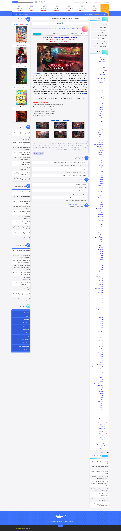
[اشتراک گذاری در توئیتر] (40, 153)
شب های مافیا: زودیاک (98, 276)
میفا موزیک (25, 329)
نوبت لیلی (101, 393)
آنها (102, 103)
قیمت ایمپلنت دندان (23, 346)
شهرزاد (102, 286)
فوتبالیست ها (102, 68)
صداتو (102, 294)
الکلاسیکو (101, 130)
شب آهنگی (100, 272)
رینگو (102, 241)
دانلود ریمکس (25, 336)
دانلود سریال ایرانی (102, 77)
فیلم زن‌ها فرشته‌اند (102, 41)
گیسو (102, 348)
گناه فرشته (101, 344)
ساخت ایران (100, 247)
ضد (102, 296)
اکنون (102, 128)
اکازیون (101, 126)
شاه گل (101, 268)
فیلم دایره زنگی (103, 27)
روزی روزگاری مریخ (99, 237)
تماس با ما (76, 2)
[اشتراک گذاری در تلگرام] (36, 153)
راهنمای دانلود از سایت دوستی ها (79, 194)
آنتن (102, 101)
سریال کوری (94, 9)
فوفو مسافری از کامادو (98, 309)
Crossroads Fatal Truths (81, 144)
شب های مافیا (100, 274)
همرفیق (101, 408)
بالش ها (101, 140)
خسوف (101, 194)
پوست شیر (101, 157)
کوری (102, 334)
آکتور (102, 95)
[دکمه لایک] (1, 265)
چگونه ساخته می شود (100, 444)
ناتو (102, 387)
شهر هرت (101, 284)
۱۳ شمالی (101, 82)
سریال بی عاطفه (31, 9)
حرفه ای (101, 183)
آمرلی (102, 97)
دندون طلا (101, 220)
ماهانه (98, 456)
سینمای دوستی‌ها (97, 2)
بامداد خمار (101, 142)
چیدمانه (101, 181)
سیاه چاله (101, 261)
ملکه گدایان (100, 369)
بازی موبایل (102, 74)
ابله (102, 105)
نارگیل (102, 389)
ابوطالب (101, 107)
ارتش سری (101, 113)
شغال (102, 282)
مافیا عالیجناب (100, 352)
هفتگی (104, 456)
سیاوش (101, 264)
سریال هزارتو (44, 9)
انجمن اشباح (100, 132)
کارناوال (101, 323)
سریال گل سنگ (69, 9)
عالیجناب (101, 301)
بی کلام (103, 435)
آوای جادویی (100, 136)
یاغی (102, 420)
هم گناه (101, 406)
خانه (104, 2)
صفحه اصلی (104, 9)
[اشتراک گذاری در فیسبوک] (34, 153)
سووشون (101, 259)
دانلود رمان (25, 326)
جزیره (102, 171)
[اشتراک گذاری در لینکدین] (38, 153)
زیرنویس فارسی (101, 426)
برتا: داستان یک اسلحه (98, 144)
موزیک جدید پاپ (24, 339)
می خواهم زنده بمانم (98, 383)
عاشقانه (101, 299)
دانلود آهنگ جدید (24, 343)
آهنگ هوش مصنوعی (23, 350)
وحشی (102, 414)
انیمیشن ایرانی (101, 61)
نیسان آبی (101, 395)
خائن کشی (101, 187)
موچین (101, 381)
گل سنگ (101, 338)
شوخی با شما (100, 290)
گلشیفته (101, 342)
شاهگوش (101, 270)
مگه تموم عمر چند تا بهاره (97, 366)
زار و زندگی (101, 243)
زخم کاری (101, 245)
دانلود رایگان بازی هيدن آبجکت (66, 147)
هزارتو (102, 399)
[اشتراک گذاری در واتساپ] (42, 153)
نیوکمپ (101, 397)
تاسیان (102, 163)
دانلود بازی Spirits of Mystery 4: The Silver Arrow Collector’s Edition (70, 162)
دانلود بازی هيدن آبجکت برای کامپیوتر (41, 145)
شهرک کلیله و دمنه (99, 288)
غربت (102, 307)
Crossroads (37, 73)
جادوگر (102, 167)
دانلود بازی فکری (78, 145)
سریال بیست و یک (81, 9)
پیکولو (102, 161)
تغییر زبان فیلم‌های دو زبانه (80, 187)
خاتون (102, 189)
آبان (102, 84)
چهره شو (101, 179)
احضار (102, 111)
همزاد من (101, 410)
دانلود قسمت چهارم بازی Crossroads (50, 147)
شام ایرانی (101, 266)
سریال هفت (56, 9)
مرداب (102, 360)
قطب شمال (101, 313)
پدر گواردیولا (100, 152)
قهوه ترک (101, 319)
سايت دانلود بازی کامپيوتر (82, 149)
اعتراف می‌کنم (100, 122)
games (58, 107)
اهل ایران (101, 134)
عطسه (102, 303)
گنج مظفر (101, 346)
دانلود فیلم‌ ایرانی (102, 431)
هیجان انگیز (43, 73)
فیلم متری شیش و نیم (101, 43)
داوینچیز (101, 206)
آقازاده (102, 93)
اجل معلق (101, 109)
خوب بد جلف (100, 198)
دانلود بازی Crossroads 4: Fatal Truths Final (67, 28)
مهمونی (101, 377)
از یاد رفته (101, 115)
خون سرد (101, 200)
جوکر (102, 175)
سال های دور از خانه (99, 249)
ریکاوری (101, 239)
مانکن (102, 356)
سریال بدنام (19, 9)
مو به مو (101, 379)
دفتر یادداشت (100, 216)
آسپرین (101, 87)
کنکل (102, 329)
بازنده (102, 138)
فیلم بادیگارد (103, 24)
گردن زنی (101, 336)
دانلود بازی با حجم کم (46, 144)
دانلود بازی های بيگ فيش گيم (56, 145)
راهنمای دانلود (89, 2)
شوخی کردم (100, 292)
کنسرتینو (101, 327)
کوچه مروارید (100, 331)
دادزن (102, 202)
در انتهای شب (100, 210)
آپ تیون (26, 312)
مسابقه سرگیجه (100, 364)
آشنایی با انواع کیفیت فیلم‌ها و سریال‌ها (77, 197)
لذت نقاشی (102, 448)
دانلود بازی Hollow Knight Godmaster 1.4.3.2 (75, 172)
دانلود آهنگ (25, 333)
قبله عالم (101, 311)
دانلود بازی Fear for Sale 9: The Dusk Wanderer (75, 169)
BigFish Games (71, 144)
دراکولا (102, 212)
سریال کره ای (102, 428)
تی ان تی (101, 165)
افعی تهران (101, 124)
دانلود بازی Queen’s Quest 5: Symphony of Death (74, 175)
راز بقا (102, 227)
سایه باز (101, 251)
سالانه (92, 456)
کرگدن (102, 325)
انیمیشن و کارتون (102, 58)
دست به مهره (100, 214)
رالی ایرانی (101, 231)
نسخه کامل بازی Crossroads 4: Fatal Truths (66, 149)
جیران (102, 177)
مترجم (102, 358)
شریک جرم (101, 280)
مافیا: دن (101, 354)
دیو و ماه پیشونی (99, 224)
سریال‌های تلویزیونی (100, 78)
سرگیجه (101, 253)
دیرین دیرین (102, 66)
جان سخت (101, 169)
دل (102, 218)
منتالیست (101, 373)
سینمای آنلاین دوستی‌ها (81, 184)
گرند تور (103, 446)
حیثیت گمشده (100, 185)
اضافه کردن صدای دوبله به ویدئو (79, 191)
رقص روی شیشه (99, 233)
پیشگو (102, 159)
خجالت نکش (100, 192)
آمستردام (101, 99)
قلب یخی (101, 315)
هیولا (102, 412)
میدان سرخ (100, 385)
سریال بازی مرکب (102, 35)
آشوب (102, 89)
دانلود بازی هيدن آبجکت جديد (80, 147)
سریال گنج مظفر (102, 30)
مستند (104, 442)
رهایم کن (101, 235)
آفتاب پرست (100, 91)
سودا (102, 257)
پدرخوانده (101, 154)
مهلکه (102, 375)
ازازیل (102, 117)
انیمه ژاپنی (102, 59)
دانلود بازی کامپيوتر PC (69, 145)
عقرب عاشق (101, 305)
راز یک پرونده (100, 229)
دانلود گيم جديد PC (37, 147)
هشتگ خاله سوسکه (99, 401)
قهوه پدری (101, 317)
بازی (105, 70)
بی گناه (101, 150)
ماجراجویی (81, 80)
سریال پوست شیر (102, 38)
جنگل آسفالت (100, 173)
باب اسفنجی (102, 64)
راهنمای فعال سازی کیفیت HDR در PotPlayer (76, 200)
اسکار (102, 119)
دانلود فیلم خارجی (102, 433)
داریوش (101, 204)
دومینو (102, 222)
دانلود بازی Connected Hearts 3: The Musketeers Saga (73, 166)
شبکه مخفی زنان (99, 278)
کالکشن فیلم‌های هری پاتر (100, 46)
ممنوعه (102, 371)
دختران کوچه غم (99, 208)
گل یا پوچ (101, 340)
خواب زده (101, 196)
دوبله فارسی (102, 424)
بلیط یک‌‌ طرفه (100, 146)
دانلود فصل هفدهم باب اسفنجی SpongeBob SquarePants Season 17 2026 (99, 483)
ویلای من (101, 418)
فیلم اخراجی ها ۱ (102, 33)
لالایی (102, 350)
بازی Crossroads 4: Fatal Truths (59, 144)
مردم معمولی (100, 362)
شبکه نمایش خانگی (100, 81)
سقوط (102, 255)
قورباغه (102, 321)
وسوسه (101, 416)
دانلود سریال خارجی (101, 422)
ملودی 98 (26, 319)
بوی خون (101, 148)
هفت (102, 404)
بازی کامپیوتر (102, 72)
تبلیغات (82, 2)
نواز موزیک (25, 323)
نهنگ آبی (101, 391)
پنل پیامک (25, 316)
